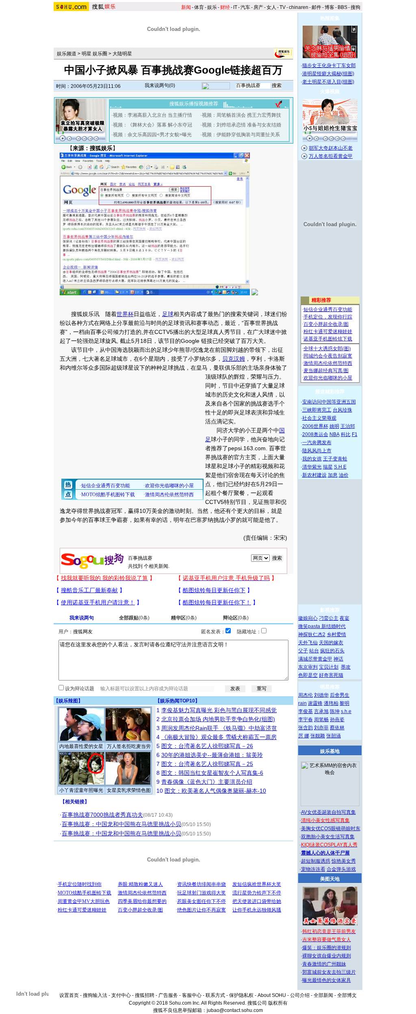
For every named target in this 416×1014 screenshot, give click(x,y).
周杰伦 (305, 695)
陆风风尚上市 (317, 451)
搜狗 (355, 7)
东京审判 (308, 667)
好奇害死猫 (331, 675)
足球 (167, 314)
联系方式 (215, 995)
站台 (314, 651)
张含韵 (305, 728)
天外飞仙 (308, 642)
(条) (134, 618)
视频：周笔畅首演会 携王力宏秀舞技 (241, 115)
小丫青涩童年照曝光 (81, 790)
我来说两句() (160, 85)
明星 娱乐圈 (94, 54)
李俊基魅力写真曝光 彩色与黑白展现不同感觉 (219, 710)
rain (302, 703)
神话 (338, 659)
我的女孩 (312, 459)
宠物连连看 (313, 869)
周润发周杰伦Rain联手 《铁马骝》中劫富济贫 (219, 728)
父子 (303, 651)
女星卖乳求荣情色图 (129, 790)
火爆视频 (330, 91)
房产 (258, 7)
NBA (334, 434)
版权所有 (278, 1003)
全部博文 (347, 995)
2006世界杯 (315, 426)
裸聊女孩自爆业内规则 (326, 956)
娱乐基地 (330, 751)
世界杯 (125, 314)
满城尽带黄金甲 (315, 659)
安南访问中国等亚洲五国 (329, 402)
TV (283, 7)
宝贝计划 (328, 667)
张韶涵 (333, 736)
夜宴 (344, 618)
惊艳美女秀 (344, 861)
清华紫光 (312, 467)
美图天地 (330, 879)
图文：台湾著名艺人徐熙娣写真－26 (207, 746)
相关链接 (74, 802)
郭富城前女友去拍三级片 (329, 972)
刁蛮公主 (328, 618)
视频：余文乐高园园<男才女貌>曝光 (152, 134)
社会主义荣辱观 (319, 418)
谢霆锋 (315, 703)
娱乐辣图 (68, 701)
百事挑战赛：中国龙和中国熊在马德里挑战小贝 (121, 824)
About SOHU (272, 995)
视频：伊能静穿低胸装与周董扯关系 (241, 134)
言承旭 (321, 711)
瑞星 (328, 467)
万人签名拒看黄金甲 (331, 156)
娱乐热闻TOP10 (177, 701)
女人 (271, 7)
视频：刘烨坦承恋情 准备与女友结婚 (241, 125)
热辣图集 (330, 18)
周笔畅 (321, 719)
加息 (333, 475)
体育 (199, 7)
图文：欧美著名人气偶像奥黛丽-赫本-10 (215, 790)
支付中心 (121, 995)
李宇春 (305, 719)
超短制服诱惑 (315, 861)
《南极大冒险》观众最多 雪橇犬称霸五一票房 (219, 737)
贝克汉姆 (233, 358)
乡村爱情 (336, 634)
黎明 (344, 703)
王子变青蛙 (335, 459)
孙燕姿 (337, 719)
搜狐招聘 (144, 995)
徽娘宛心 (308, 618)
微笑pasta (309, 626)
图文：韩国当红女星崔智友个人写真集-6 (212, 773)
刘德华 (321, 695)
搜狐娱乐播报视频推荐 (193, 104)
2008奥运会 (315, 434)
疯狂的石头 (332, 651)
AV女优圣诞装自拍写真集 (328, 812)
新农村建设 (314, 475)
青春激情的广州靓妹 (324, 964)
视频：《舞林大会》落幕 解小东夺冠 (152, 125)
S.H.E (340, 467)
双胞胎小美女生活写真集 (328, 837)
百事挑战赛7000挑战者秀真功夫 (102, 814)
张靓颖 (317, 736)
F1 (355, 434)
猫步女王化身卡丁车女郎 (329, 65)
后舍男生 (339, 695)
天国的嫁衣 (331, 642)
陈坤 (335, 711)
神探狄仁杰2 (311, 634)
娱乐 (212, 7)
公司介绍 (300, 995)
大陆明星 (122, 54)
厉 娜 (303, 736)
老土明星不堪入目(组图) (328, 82)
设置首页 (69, 995)
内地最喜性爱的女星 (81, 746)
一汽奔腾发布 (317, 442)
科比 (346, 434)
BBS (342, 7)
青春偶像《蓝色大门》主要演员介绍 (206, 781)
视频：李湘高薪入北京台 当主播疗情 (152, 115)
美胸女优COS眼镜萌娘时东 (330, 828)
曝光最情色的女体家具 (326, 980)
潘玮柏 (331, 703)
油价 (344, 475)
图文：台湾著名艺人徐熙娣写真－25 (207, 764)
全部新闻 (323, 995)
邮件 (316, 7)
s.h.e (346, 711)
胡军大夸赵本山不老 (331, 148)
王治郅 (347, 426)
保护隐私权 (241, 995)
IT (235, 7)
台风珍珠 (342, 410)
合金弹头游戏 (341, 869)
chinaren (298, 7)
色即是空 (308, 675)
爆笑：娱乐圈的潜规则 (326, 948)
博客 (329, 7)
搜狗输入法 (95, 995)
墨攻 (346, 667)
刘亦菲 (321, 728)
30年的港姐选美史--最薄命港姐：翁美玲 (212, 755)
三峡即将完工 (317, 410)
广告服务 (168, 995)
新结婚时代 (333, 626)
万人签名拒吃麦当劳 (129, 746)
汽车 (245, 7)
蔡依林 (337, 728)
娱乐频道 (66, 54)
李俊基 (305, 711)
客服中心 (192, 995)
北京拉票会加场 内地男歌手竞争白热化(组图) (218, 719)
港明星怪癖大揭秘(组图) (328, 73)
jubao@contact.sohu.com (235, 1010)
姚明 (334, 426)
